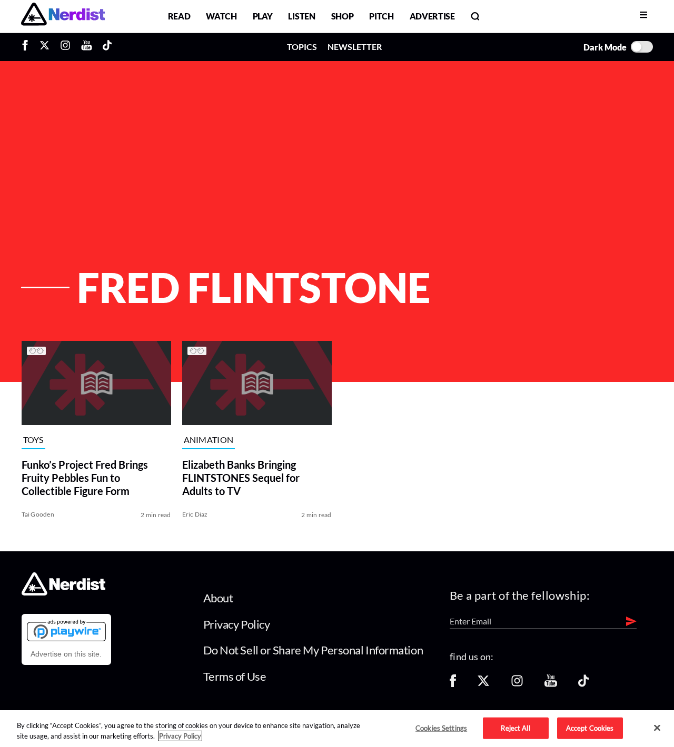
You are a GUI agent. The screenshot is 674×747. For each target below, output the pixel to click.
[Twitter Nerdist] (44, 46)
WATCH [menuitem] (221, 16)
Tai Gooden (38, 514)
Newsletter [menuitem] (355, 47)
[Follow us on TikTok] (583, 684)
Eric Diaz (195, 514)
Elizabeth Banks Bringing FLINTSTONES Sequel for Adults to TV (241, 477)
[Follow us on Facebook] (453, 684)
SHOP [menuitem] (342, 16)
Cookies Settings (441, 727)
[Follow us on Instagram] (517, 684)
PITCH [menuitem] (381, 16)
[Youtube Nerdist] (86, 46)
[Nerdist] (63, 16)
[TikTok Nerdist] (107, 46)
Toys (33, 440)
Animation (209, 440)
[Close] (657, 728)
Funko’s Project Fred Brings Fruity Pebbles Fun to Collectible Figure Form (85, 477)
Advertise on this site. (66, 654)
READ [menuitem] (179, 16)
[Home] (63, 592)
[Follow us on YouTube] (550, 684)
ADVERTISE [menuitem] (432, 16)
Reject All (515, 727)
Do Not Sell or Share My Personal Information (313, 650)
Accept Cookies (590, 727)
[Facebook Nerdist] (27, 46)
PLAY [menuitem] (263, 16)
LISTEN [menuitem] (301, 16)
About (218, 598)
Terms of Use (234, 676)
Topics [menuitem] (302, 47)
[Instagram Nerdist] (65, 46)
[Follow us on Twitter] (483, 684)
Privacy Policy (236, 624)
